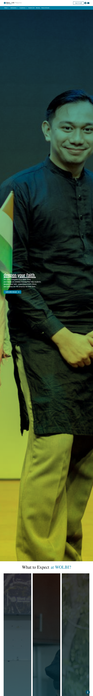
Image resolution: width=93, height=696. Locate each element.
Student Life (31, 7)
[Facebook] (85, 3)
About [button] (5, 7)
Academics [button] (22, 7)
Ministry (38, 7)
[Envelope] (88, 3)
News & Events (45, 7)
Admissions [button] (13, 7)
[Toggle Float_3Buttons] (88, 692)
